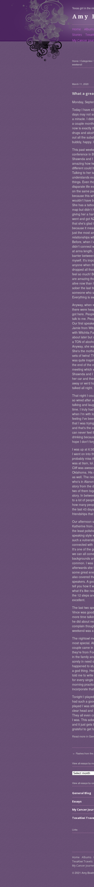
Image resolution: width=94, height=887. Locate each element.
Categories (86, 61)
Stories (77, 34)
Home (76, 29)
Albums (86, 857)
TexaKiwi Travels (82, 861)
